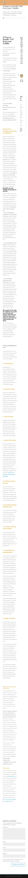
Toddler (20, 13)
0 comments (13, 15)
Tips (17, 13)
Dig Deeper (21, 130)
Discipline (20, 12)
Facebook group (11, 776)
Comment (5, 827)
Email (4, 847)
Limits (4, 13)
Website (4, 853)
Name (4, 841)
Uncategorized (6, 15)
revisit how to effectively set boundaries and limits (9, 474)
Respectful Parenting (11, 13)
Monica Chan (7, 12)
